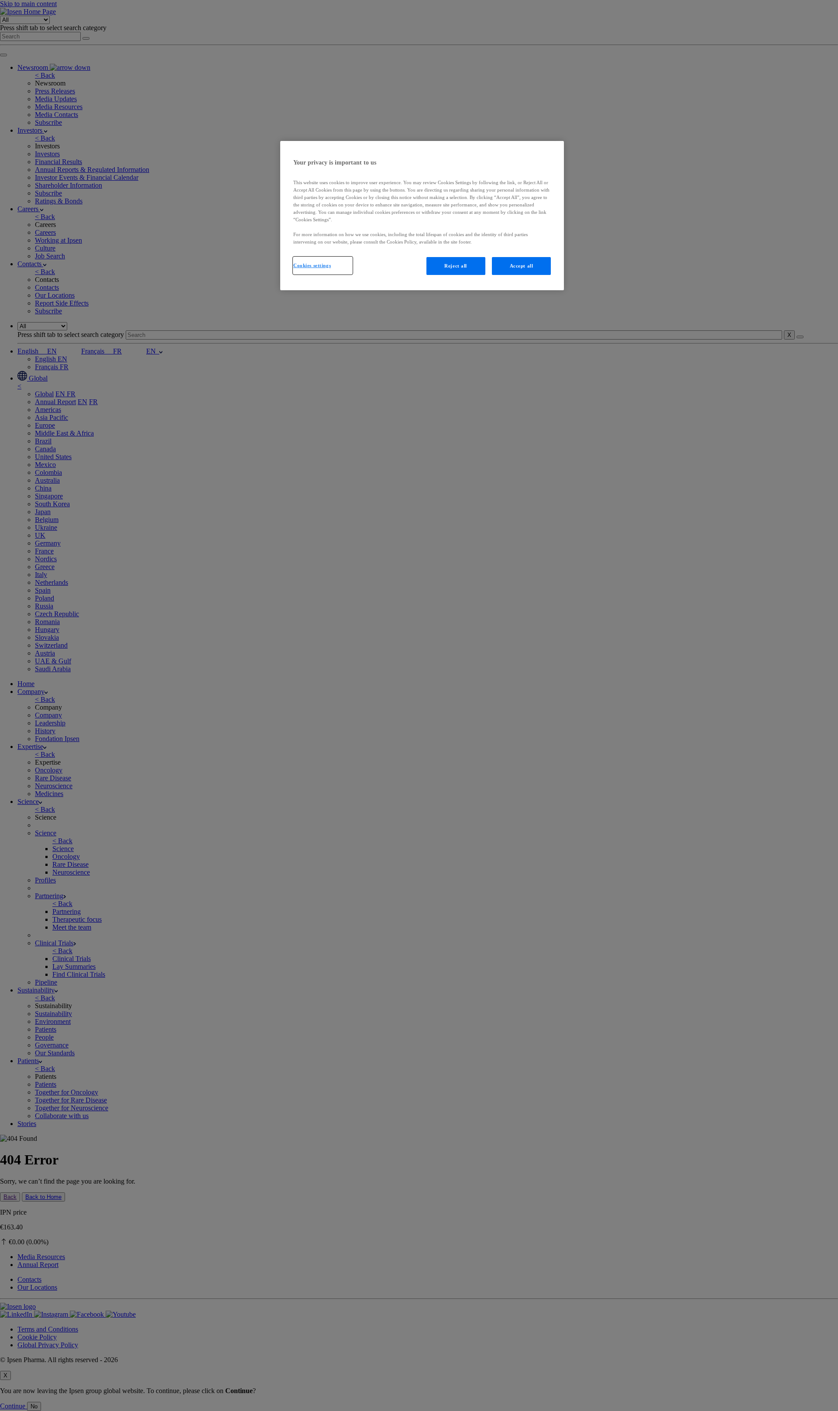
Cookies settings (312, 265)
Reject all (455, 265)
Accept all (521, 265)
